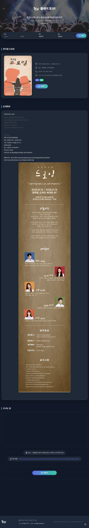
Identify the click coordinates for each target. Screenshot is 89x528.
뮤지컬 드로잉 (9, 49)
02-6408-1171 (25, 523)
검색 (82, 35)
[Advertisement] (44, 498)
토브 (20, 520)
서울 (41, 80)
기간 (5, 34)
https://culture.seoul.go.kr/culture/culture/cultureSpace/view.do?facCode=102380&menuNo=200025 (49, 459)
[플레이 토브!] (3, 522)
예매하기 (43, 86)
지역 (40, 34)
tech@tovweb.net (39, 523)
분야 (59, 34)
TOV (67, 521)
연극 (37, 80)
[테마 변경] (85, 524)
